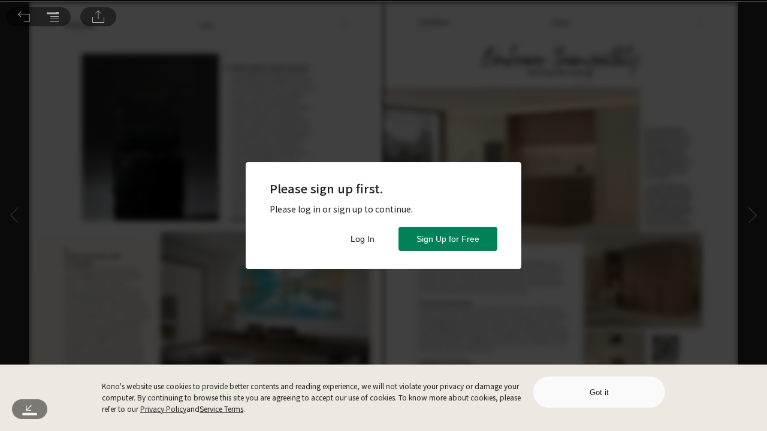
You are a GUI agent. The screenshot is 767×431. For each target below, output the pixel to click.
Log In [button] (363, 239)
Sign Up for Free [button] (447, 239)
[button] (24, 16)
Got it (599, 392)
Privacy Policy (163, 408)
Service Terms (221, 408)
